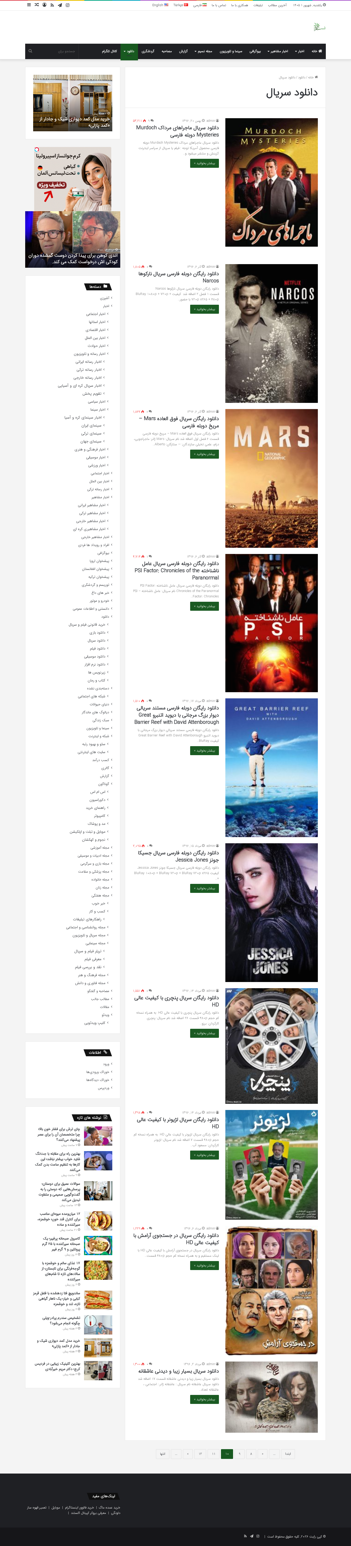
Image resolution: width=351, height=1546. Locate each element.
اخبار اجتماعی (95, 314)
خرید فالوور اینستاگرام (79, 1507)
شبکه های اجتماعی (91, 696)
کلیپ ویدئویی (94, 1023)
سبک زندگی (101, 720)
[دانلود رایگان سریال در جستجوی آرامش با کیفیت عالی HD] (271, 1291)
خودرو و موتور (99, 601)
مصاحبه (167, 51)
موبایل (55, 1507)
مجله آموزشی (99, 847)
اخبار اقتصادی (95, 330)
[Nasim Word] (319, 27)
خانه (315, 51)
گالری (105, 768)
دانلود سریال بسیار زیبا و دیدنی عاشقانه (178, 1371)
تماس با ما (219, 5)
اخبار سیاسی (96, 401)
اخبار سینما (97, 409)
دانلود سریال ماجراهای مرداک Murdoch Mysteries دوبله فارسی (177, 131)
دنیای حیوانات (99, 704)
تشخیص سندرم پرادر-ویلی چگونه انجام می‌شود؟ (61, 1320)
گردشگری (148, 51)
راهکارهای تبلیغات (87, 919)
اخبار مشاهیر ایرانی (91, 505)
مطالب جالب (100, 999)
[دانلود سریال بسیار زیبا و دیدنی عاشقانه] (271, 1397)
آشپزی (104, 298)
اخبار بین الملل (95, 338)
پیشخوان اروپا (99, 561)
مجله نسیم (205, 51)
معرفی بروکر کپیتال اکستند (88, 1513)
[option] (72, 103)
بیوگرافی (255, 51)
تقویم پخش (91, 393)
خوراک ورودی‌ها (97, 1072)
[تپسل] (36, 149)
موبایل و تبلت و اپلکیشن (87, 832)
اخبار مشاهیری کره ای (89, 529)
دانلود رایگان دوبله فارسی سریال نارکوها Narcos (178, 277)
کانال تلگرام (109, 51)
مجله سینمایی (95, 943)
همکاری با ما (239, 5)
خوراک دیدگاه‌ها (97, 1080)
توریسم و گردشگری (95, 585)
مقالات (104, 1007)
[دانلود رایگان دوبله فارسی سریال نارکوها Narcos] (271, 333)
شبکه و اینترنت (98, 736)
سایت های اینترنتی (91, 752)
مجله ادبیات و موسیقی (93, 855)
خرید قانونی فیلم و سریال (87, 624)
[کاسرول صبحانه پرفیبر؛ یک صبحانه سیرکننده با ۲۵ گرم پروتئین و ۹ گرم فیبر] (98, 1245)
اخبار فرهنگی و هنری (90, 449)
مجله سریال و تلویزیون (88, 935)
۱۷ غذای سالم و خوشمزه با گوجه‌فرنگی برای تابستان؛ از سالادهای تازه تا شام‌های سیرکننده (61, 1271)
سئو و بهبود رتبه (93, 744)
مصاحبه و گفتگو (98, 991)
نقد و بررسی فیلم (88, 967)
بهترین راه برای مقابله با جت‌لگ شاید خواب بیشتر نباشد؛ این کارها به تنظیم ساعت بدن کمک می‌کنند (57, 1162)
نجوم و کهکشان (93, 840)
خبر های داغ (100, 593)
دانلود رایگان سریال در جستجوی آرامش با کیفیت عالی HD (176, 1239)
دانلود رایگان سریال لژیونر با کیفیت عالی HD (178, 1123)
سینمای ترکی (91, 433)
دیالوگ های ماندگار (95, 712)
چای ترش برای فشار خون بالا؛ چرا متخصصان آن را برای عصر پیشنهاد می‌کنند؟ (59, 1134)
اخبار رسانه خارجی (87, 378)
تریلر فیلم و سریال (87, 951)
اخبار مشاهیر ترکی (92, 513)
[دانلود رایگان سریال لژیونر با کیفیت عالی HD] (271, 1165)
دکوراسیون (97, 800)
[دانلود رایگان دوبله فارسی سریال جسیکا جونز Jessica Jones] (271, 912)
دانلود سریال (96, 640)
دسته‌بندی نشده (98, 688)
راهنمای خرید (95, 808)
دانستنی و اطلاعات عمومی (91, 609)
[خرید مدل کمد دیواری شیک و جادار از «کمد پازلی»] (98, 1347)
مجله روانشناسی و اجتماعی (85, 927)
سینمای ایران (91, 425)
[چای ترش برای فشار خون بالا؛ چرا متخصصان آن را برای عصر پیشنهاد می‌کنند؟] (98, 1136)
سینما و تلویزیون (231, 51)
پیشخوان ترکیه (98, 577)
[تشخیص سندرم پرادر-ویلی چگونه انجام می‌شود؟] (98, 1325)
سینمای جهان (90, 441)
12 (200, 1454)
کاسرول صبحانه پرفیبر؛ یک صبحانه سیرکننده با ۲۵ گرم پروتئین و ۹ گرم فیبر (61, 1244)
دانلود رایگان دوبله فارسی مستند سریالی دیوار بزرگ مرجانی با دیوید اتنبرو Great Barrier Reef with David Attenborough (176, 715)
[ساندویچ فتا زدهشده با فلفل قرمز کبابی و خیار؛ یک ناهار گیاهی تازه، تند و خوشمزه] (98, 1300)
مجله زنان (102, 887)
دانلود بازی (97, 632)
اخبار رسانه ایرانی (88, 362)
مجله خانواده (100, 879)
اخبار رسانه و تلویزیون (89, 354)
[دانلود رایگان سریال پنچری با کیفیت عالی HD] (271, 1046)
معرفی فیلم (93, 959)
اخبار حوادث (96, 346)
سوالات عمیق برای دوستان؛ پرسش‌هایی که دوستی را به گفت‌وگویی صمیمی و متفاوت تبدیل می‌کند (59, 1192)
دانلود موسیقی (94, 656)
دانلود (130, 51)
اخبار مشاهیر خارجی (90, 521)
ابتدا (288, 1454)
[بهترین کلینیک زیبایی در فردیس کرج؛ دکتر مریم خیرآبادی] (98, 1370)
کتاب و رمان (96, 680)
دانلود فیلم (97, 648)
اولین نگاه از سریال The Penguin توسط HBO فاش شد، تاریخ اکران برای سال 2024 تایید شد (75, 258)
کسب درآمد (100, 760)
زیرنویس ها (96, 672)
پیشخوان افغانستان (95, 569)
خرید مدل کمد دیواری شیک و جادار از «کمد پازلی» (58, 1343)
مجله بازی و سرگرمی (94, 863)
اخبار (301, 51)
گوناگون (103, 784)
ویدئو (105, 1015)
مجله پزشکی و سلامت (93, 871)
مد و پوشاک (96, 824)
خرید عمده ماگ (109, 1507)
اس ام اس (97, 792)
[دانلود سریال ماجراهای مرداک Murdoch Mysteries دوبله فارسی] (271, 182)
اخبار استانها (97, 322)
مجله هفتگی (100, 895)
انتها (162, 1454)
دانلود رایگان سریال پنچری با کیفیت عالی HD (176, 1001)
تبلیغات (258, 5)
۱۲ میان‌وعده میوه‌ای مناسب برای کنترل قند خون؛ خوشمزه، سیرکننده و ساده (59, 1219)
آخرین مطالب (277, 5)
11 (213, 1454)
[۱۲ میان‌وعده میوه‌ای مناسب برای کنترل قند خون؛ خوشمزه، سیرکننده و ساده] (98, 1220)
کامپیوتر (99, 816)
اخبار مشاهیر (279, 51)
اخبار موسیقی (95, 457)
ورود (106, 1064)
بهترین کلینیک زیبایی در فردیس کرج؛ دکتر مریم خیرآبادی (75, 122)
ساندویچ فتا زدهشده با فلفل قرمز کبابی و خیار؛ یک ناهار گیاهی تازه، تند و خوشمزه (56, 1298)
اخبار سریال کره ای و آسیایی (79, 385)
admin (211, 120)
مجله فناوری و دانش (90, 983)
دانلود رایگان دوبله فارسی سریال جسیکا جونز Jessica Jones (178, 856)
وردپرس (103, 1088)
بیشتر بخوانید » (204, 163)
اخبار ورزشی (96, 465)
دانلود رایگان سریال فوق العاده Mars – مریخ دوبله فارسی (179, 422)
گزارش (183, 51)
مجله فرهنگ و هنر (91, 975)
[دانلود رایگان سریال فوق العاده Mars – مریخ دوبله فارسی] (271, 478)
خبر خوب (98, 903)
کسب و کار (97, 911)
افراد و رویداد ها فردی (93, 545)
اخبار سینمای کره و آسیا (82, 417)
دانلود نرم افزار (95, 664)
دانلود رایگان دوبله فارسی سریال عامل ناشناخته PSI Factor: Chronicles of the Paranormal (177, 571)
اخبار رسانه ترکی (89, 370)
